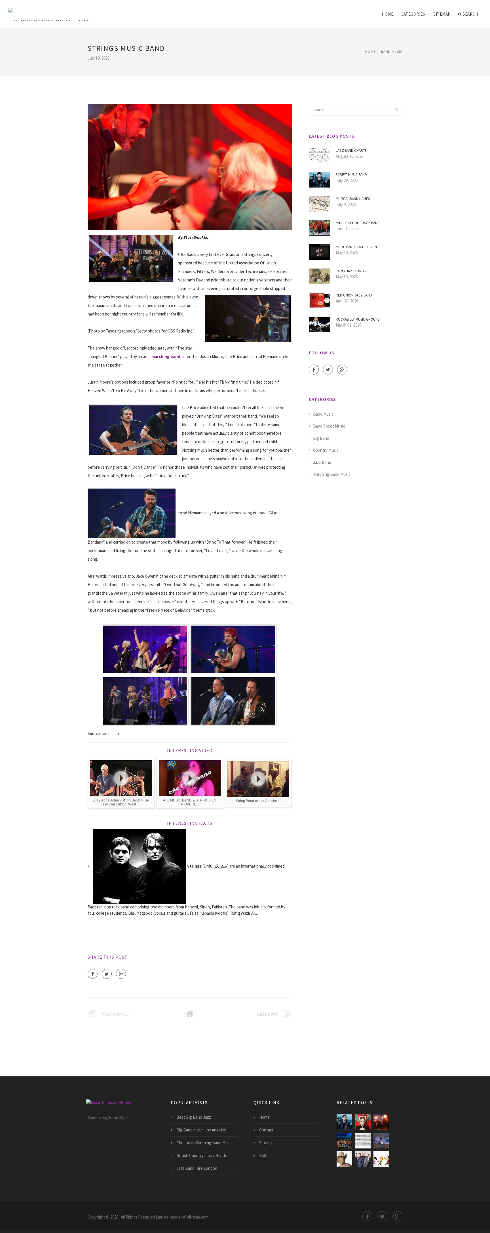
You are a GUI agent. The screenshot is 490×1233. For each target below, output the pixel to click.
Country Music (326, 450)
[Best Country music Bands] (381, 1140)
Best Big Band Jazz (193, 1117)
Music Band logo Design (356, 247)
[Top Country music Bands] (344, 1159)
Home (387, 14)
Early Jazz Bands (351, 271)
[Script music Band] (344, 1122)
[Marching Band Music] (381, 1159)
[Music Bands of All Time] (50, 10)
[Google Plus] (121, 974)
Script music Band (351, 174)
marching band (165, 356)
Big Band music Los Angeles (201, 1130)
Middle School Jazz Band (358, 222)
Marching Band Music (331, 474)
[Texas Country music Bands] (363, 1159)
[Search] (396, 109)
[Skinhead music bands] (381, 1122)
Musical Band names (353, 198)
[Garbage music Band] (363, 1122)
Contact (266, 1130)
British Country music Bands (201, 1155)
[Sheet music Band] (363, 1140)
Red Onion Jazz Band (354, 295)
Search (470, 14)
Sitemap (442, 14)
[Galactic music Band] (344, 1140)
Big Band (321, 438)
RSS (262, 1155)
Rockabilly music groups (357, 319)
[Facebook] (93, 974)
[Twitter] (107, 974)
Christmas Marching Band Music (204, 1142)
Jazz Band (322, 462)
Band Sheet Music (329, 426)
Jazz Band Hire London (196, 1168)
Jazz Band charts (351, 150)
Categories (413, 14)
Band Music (391, 51)
